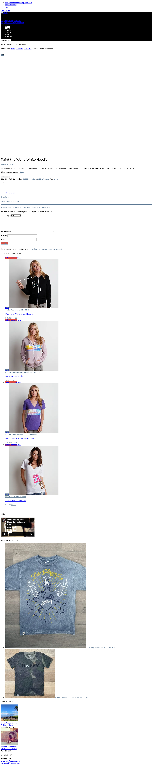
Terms (62, 765)
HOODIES (27, 49)
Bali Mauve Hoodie (14, 376)
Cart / (5, 11)
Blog (7, 34)
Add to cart (5, 177)
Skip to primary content (11, 21)
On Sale (33, 179)
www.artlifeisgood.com (10, 763)
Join (6, 7)
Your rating (6, 215)
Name (4, 235)
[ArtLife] (4, 13)
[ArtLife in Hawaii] (9, 721)
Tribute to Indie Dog (9, 749)
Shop (7, 28)
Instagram (9, 775)
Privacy (38, 765)
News (8, 747)
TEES (28, 434)
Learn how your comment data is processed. (46, 249)
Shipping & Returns (50, 765)
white (56, 179)
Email (3, 239)
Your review (6, 232)
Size (3, 172)
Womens (19, 49)
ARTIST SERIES (11, 372)
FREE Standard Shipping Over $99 (18, 3)
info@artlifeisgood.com (10, 761)
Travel (8, 723)
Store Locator (10, 5)
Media (3, 723)
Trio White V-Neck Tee (15, 501)
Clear (22, 172)
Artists (8, 32)
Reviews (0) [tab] (10, 193)
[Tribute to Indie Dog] (9, 744)
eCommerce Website (9, 767)
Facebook (9, 771)
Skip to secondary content (12, 23)
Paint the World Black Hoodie (19, 314)
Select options (11, 258)
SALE (39, 179)
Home (7, 26)
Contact (8, 37)
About (8, 30)
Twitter (8, 773)
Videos (14, 723)
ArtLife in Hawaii (7, 725)
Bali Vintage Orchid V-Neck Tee (19, 438)
